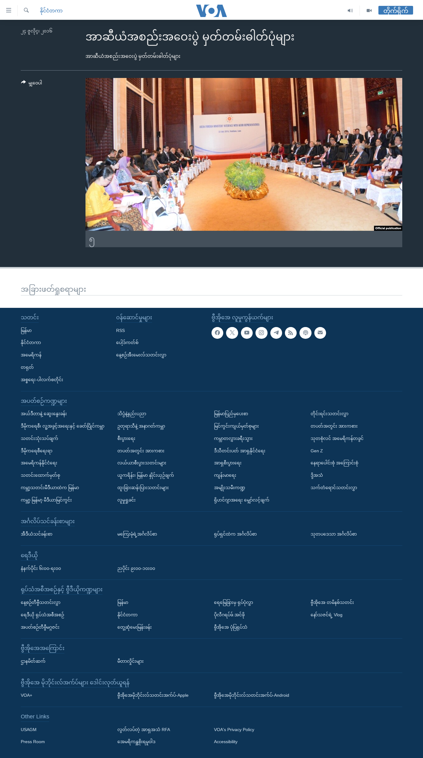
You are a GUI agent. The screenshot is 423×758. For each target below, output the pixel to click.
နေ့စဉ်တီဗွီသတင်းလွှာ (40, 602)
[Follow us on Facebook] (217, 333)
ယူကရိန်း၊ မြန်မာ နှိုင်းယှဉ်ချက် (145, 475)
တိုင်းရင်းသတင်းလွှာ (329, 413)
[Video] (369, 11)
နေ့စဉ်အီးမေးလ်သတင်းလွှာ (141, 354)
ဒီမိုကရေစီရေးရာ (36, 450)
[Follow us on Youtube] (247, 333)
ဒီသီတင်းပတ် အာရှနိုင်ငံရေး (239, 450)
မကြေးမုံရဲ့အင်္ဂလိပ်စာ (137, 534)
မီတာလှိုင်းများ (130, 661)
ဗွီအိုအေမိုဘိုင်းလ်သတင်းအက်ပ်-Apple (153, 695)
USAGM (29, 729)
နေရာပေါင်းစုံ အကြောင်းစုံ (334, 462)
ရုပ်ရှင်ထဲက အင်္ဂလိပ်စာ (235, 534)
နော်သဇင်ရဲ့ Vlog (326, 614)
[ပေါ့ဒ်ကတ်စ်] (305, 333)
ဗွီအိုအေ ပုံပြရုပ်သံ (230, 627)
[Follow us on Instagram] (261, 333)
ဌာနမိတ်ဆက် (33, 661)
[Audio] (350, 11)
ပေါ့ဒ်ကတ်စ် (127, 342)
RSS (120, 330)
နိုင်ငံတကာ (51, 10)
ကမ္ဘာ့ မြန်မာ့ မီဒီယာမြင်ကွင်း (46, 499)
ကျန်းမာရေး (225, 475)
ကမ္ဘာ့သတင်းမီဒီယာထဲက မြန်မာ (50, 487)
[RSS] (291, 333)
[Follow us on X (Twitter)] (232, 333)
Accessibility (226, 741)
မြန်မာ (26, 330)
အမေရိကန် (31, 354)
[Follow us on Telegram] (276, 333)
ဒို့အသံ (317, 475)
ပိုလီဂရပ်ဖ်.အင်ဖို (229, 614)
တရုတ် (27, 367)
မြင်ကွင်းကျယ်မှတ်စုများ (236, 426)
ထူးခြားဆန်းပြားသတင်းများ (143, 487)
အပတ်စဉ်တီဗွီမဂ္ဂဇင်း (40, 627)
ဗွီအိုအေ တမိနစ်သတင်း (332, 602)
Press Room (33, 741)
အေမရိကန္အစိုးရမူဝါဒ (136, 741)
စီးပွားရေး (126, 438)
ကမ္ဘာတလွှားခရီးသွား (233, 438)
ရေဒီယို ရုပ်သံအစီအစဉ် (42, 614)
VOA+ (26, 695)
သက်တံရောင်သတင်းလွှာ (334, 487)
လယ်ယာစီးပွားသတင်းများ (141, 462)
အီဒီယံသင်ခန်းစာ (36, 534)
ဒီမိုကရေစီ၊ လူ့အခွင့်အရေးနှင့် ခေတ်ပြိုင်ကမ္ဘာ (62, 426)
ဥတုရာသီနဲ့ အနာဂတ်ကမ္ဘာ (141, 426)
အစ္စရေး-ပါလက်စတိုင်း (42, 379)
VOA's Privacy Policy (234, 729)
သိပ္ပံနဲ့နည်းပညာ (131, 413)
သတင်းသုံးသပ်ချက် (39, 438)
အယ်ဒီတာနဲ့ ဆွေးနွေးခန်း (44, 413)
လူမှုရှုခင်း (126, 499)
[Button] (31, 84)
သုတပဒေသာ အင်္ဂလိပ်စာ (334, 534)
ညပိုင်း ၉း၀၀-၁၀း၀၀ (136, 568)
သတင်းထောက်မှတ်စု (40, 475)
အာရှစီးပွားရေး (228, 462)
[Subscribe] (320, 333)
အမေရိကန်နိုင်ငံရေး (39, 462)
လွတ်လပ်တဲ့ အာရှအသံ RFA (143, 729)
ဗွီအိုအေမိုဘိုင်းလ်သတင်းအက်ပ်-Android (251, 695)
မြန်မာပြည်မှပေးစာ (231, 413)
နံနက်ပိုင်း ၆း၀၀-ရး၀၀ (41, 568)
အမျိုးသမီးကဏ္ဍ (229, 487)
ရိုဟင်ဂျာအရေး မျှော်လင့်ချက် (241, 499)
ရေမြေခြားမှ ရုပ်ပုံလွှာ (233, 602)
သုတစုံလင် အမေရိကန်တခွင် (337, 438)
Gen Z (317, 450)
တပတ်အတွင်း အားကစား (140, 450)
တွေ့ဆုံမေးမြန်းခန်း (134, 627)
